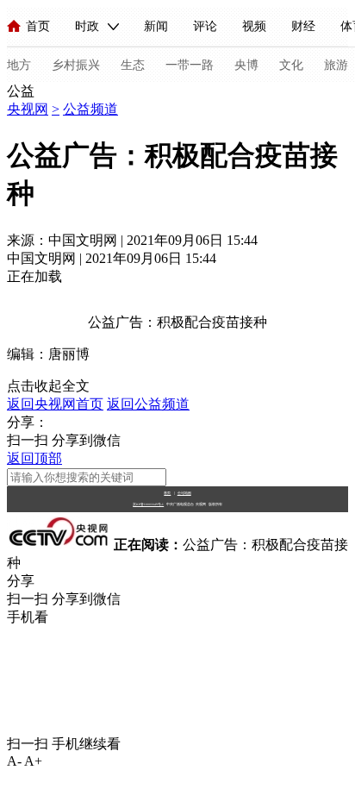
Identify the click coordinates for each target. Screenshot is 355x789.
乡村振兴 (76, 65)
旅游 (336, 65)
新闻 (156, 26)
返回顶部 (34, 458)
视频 (254, 26)
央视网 (27, 109)
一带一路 (189, 65)
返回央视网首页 (55, 404)
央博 (246, 65)
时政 (87, 26)
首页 (38, 26)
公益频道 (90, 109)
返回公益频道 (148, 404)
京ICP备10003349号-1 (148, 504)
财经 (303, 26)
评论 (205, 26)
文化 (291, 65)
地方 (19, 65)
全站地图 (184, 493)
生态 (133, 65)
